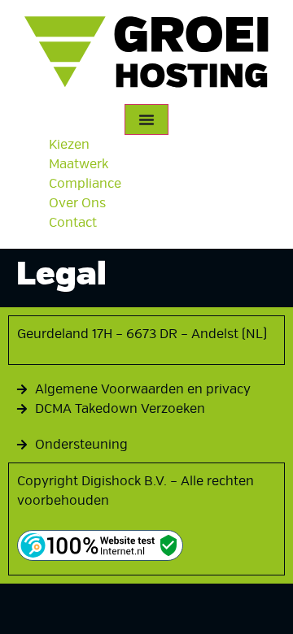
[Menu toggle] (146, 119)
